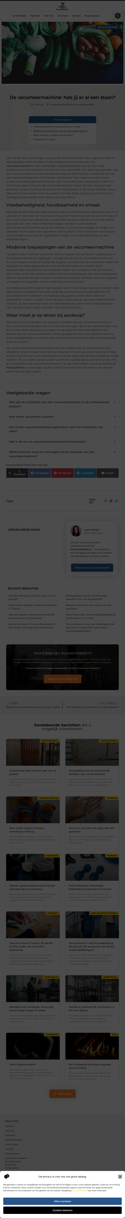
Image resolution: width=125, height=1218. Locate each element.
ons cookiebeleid (79, 1190)
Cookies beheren (62, 1210)
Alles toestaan (62, 1201)
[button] (120, 1176)
